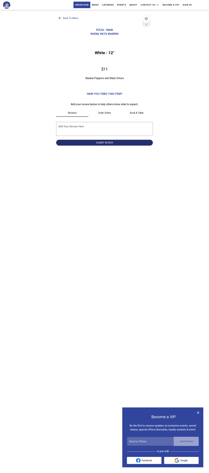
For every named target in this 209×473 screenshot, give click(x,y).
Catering (108, 5)
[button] (150, 5)
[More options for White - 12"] (146, 19)
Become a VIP (171, 5)
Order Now (82, 5)
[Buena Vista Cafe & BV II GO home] (17, 5)
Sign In (187, 5)
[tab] (72, 113)
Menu (95, 5)
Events (121, 5)
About (133, 5)
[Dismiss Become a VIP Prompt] (198, 413)
